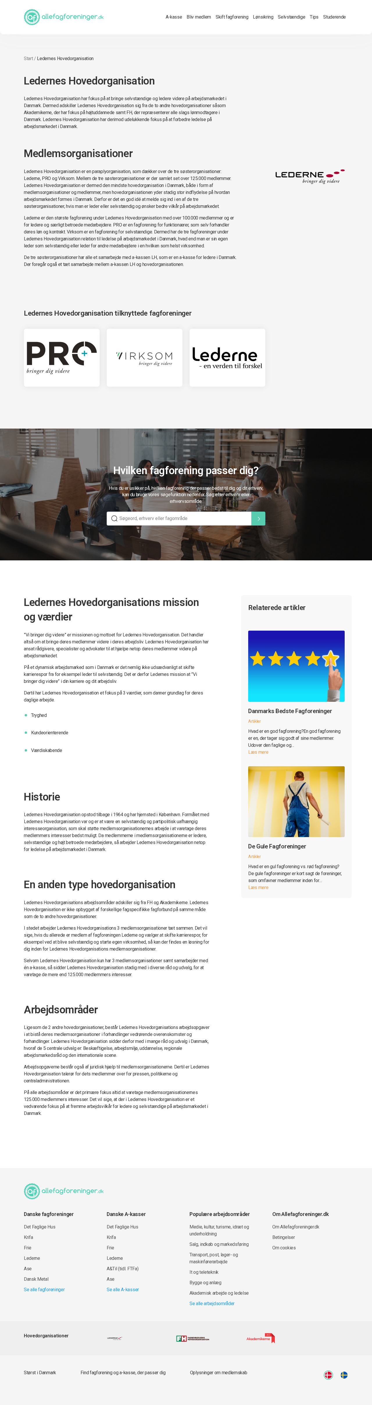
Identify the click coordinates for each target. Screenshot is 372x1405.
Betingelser (283, 1237)
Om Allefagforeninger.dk (295, 1227)
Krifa (28, 1237)
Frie (27, 1248)
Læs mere (258, 752)
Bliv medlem (199, 17)
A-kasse (174, 17)
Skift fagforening (232, 17)
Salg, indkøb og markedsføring (219, 1244)
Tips (314, 17)
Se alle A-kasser (123, 1289)
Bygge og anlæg (205, 1282)
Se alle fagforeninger (44, 1289)
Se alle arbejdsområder (212, 1303)
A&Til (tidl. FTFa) (122, 1268)
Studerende (334, 17)
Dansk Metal (36, 1279)
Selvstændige (291, 17)
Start (28, 58)
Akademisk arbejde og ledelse (219, 1293)
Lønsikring (263, 17)
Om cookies (284, 1248)
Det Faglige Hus (39, 1227)
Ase (28, 1268)
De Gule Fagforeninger (277, 846)
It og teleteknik (204, 1272)
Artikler (254, 721)
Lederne (32, 1258)
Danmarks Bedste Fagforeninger (290, 711)
